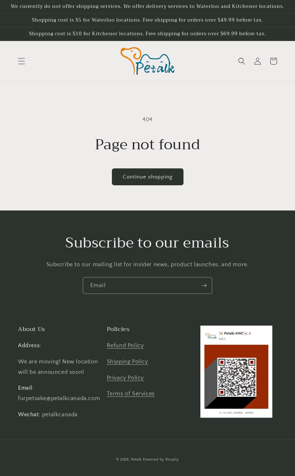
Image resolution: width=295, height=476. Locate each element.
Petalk (136, 460)
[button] (22, 61)
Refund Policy (125, 345)
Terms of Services (131, 393)
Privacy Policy (125, 378)
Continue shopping (148, 177)
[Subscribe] (204, 285)
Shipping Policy (127, 361)
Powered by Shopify (161, 460)
